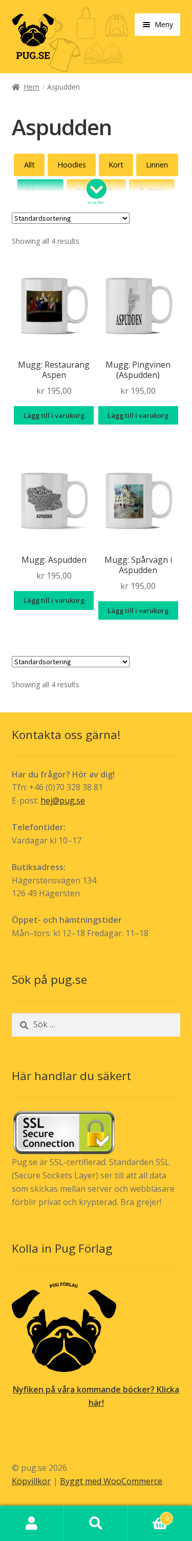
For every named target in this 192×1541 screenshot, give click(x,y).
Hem (31, 87)
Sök (96, 1523)
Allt (29, 165)
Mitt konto (32, 1523)
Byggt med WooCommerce (111, 1481)
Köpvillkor (31, 1481)
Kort (116, 165)
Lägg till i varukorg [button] (54, 415)
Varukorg (148, 1515)
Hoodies (71, 165)
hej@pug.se (62, 800)
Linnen (157, 165)
